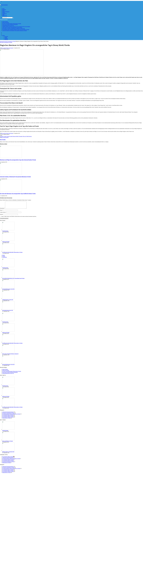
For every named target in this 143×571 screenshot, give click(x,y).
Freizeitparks (4, 13)
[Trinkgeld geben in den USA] (8, 298)
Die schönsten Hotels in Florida (7, 414)
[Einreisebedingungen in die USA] (8, 287)
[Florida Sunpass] (8, 229)
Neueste (3, 256)
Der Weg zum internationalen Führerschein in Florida (11, 23)
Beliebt (3, 255)
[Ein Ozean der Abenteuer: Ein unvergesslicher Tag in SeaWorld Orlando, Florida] (11, 191)
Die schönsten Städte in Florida (7, 415)
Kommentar (2, 208)
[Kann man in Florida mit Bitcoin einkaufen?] (8, 352)
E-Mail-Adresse (3, 212)
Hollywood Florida (5, 22)
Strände (3, 12)
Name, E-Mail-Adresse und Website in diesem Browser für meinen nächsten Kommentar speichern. (18, 216)
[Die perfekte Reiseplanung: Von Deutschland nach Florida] (8, 277)
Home (3, 8)
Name (1, 210)
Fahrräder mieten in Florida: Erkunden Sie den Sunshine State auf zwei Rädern (16, 26)
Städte (3, 14)
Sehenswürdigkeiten (5, 11)
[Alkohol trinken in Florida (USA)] (8, 450)
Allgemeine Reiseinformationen (7, 411)
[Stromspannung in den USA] (8, 309)
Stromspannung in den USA (7, 310)
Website (1, 214)
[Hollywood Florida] (8, 240)
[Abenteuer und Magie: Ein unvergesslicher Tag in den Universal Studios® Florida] (11, 157)
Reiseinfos (4, 9)
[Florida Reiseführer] (4, 4)
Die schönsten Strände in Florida (8, 416)
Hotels (3, 10)
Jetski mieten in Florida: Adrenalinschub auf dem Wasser (12, 27)
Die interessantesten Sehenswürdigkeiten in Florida (11, 413)
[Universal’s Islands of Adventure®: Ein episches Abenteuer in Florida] (11, 174)
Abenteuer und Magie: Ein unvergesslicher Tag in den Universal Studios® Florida (18, 159)
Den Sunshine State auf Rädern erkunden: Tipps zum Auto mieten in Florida (15, 29)
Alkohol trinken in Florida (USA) (8, 451)
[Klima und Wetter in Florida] (8, 440)
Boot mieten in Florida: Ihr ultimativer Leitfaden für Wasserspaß (13, 28)
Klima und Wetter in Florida (7, 441)
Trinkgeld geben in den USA (7, 299)
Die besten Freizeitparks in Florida (9, 41)
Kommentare (4, 257)
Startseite (1, 41)
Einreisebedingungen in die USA (8, 25)
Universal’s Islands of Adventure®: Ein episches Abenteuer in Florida (14, 30)
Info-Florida (11, 47)
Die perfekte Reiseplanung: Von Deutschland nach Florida (13, 278)
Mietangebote (4, 15)
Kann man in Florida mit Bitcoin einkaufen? (10, 24)
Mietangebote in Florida (6, 417)
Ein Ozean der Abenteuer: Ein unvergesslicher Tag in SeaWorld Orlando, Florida (17, 193)
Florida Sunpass (5, 21)
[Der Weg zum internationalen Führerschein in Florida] (8, 251)
